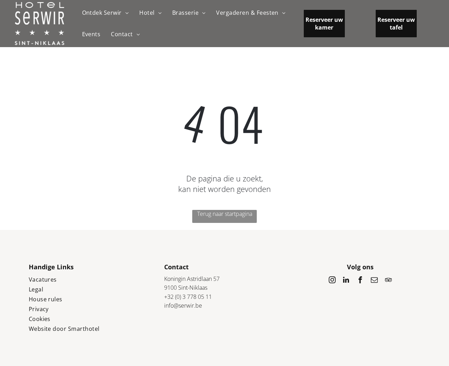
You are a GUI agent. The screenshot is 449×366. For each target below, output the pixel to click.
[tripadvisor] (388, 281)
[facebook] (360, 281)
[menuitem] (105, 13)
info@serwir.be (183, 305)
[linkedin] (346, 281)
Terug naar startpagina (224, 214)
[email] (374, 281)
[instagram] (332, 281)
